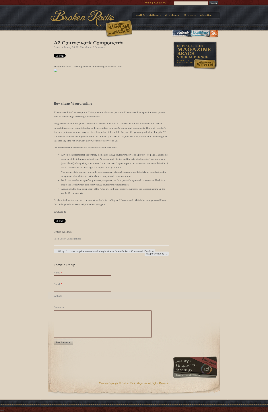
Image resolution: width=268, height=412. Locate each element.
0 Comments (99, 47)
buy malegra (60, 211)
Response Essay (156, 253)
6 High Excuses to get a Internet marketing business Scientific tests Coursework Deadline (104, 251)
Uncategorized (74, 238)
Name (58, 272)
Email (58, 284)
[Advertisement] (195, 93)
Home (148, 2)
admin (88, 47)
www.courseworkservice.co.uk (103, 140)
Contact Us (160, 2)
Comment (59, 307)
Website (58, 296)
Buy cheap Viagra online (73, 103)
